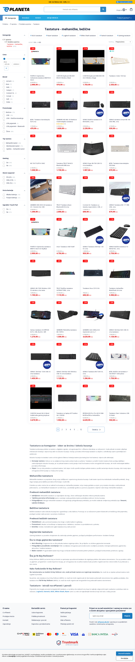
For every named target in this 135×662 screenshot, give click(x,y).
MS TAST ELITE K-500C (37, 163)
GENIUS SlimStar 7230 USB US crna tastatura (40, 373)
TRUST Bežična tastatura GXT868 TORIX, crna (65, 289)
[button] (119, 10)
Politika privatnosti (38, 616)
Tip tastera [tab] (7, 139)
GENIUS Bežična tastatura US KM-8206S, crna (92, 121)
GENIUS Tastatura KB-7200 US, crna (93, 373)
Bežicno (10, 112)
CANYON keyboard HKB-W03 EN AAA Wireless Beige (93, 77)
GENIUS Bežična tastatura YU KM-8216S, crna (118, 248)
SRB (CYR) (11, 180)
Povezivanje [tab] (7, 108)
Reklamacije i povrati (39, 620)
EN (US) (10, 177)
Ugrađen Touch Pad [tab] (10, 205)
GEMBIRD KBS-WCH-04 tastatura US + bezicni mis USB (41, 206)
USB (9, 115)
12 (81, 429)
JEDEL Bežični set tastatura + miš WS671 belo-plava (118, 373)
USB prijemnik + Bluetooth (14, 127)
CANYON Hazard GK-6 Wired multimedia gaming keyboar (39, 414)
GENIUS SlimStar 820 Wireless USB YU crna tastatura (67, 373)
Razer (67, 591)
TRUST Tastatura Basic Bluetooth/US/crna (64, 206)
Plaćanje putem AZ (67, 624)
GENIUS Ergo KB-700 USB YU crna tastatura (92, 164)
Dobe (9, 102)
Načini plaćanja (65, 612)
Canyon (10, 90)
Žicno (9, 131)
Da (9, 163)
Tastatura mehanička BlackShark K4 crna (116, 289)
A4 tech (10, 81)
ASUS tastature (37, 36)
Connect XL (11, 93)
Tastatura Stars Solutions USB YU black (119, 414)
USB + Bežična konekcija (13, 119)
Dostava (63, 616)
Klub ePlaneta (65, 620)
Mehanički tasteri (13, 143)
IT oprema (13, 24)
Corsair (10, 96)
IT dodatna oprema (25, 24)
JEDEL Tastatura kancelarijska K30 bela (119, 164)
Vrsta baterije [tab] (8, 190)
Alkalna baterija (13, 195)
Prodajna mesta (8, 616)
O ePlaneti (6, 612)
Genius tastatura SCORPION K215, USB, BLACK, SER (39, 331)
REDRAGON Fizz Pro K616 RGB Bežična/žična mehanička (93, 414)
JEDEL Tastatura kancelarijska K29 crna (40, 121)
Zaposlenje (7, 624)
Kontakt (5, 620)
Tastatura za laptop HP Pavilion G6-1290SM (67, 414)
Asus (9, 84)
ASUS (52, 591)
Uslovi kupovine (37, 612)
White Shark (59, 591)
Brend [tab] (5, 77)
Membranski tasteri (14, 146)
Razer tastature (52, 36)
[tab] (16, 608)
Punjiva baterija (13, 198)
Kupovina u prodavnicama (41, 624)
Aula (9, 87)
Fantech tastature (107, 36)
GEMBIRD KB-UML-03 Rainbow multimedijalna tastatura (67, 121)
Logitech (39, 591)
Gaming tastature (124, 36)
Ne (9, 165)
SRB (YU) (11, 183)
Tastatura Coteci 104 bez (117, 76)
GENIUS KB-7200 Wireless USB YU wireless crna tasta (40, 289)
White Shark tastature (88, 36)
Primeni (6, 68)
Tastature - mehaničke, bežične (15, 45)
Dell (9, 99)
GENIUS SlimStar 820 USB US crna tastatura (119, 331)
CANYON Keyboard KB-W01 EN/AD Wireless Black (66, 77)
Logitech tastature (69, 36)
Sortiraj (111, 42)
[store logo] (16, 9)
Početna (5, 24)
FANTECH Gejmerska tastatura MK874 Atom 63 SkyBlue (40, 248)
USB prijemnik (12, 123)
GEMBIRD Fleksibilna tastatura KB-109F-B (67, 331)
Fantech (47, 591)
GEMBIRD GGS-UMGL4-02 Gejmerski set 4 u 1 (91, 331)
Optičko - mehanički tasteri (14, 150)
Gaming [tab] (6, 158)
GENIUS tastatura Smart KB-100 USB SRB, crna (119, 121)
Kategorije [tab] (7, 35)
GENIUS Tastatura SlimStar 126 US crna (93, 248)
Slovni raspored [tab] (8, 173)
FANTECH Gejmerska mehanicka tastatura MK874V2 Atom (40, 78)
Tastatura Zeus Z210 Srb (91, 288)
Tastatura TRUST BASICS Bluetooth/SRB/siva (65, 164)
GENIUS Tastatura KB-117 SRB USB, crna (119, 206)
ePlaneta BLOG (103, 622)
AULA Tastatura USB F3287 (66, 247)
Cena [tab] (4, 55)
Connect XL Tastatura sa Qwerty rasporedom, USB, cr (92, 206)
